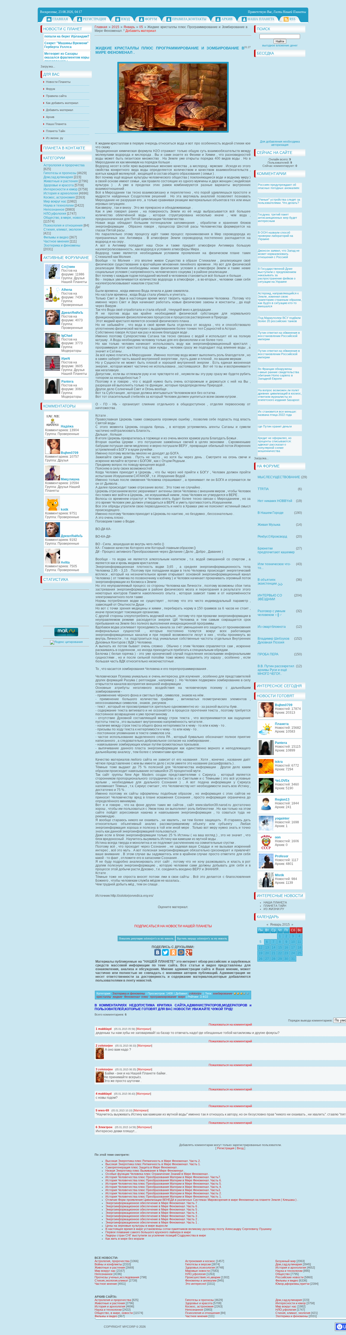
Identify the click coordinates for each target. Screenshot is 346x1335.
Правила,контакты (189, 19)
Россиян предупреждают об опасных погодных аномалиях (279, 186)
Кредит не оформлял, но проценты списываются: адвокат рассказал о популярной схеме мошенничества (274, 444)
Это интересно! (195, 1283)
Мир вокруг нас (55, 201)
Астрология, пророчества (112, 1261)
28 (273, 959)
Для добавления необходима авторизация (280, 143)
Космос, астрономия (59, 197)
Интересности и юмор (61, 189)
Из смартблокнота (272, 627)
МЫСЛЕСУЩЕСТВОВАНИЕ (279, 477)
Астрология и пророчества (64, 165)
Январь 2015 (280, 924)
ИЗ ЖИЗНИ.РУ (274, 909)
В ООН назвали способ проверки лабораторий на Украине (275, 236)
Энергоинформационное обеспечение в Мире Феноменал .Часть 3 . (152, 1216)
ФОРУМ (151, 19)
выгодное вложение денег (280, 45)
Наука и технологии (59, 205)
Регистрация (94, 19)
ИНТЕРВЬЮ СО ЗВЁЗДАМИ (270, 597)
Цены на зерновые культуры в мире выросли (136, 1225)
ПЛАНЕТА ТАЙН (275, 905)
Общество (282, 1274)
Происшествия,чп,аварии (202, 1277)
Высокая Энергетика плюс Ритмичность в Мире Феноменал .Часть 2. (153, 1160)
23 (286, 953)
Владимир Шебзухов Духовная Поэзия (273, 640)
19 (260, 953)
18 (299, 947)
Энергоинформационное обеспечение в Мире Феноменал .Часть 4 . (152, 1212)
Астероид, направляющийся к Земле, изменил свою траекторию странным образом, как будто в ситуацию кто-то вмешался (280, 300)
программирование (163, 996)
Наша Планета (261, 19)
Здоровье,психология (200, 1267)
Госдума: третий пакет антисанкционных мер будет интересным (277, 218)
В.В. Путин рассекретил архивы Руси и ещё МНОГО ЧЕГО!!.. (276, 670)
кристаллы (104, 996)
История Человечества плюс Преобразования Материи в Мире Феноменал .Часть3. (163, 1190)
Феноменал (132, 996)
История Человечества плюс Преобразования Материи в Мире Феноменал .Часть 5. (163, 1183)
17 (293, 947)
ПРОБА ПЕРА (268, 654)
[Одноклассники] (173, 952)
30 (286, 959)
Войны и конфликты (108, 1264)
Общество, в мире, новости (64, 218)
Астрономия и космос (200, 1261)
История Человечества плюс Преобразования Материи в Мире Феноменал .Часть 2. (163, 1193)
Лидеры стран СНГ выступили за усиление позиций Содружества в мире (155, 1235)
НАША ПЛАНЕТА (275, 902)
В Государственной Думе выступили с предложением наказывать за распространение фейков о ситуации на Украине (277, 275)
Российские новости (289, 1277)
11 (299, 942)
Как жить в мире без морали (124, 1238)
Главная (60, 19)
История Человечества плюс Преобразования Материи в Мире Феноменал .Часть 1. (163, 1196)
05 (141, 27)
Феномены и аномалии (201, 1280)
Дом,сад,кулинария (58, 177)
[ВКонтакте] (157, 952)
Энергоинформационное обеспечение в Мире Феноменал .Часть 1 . (152, 1222)
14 (273, 947)
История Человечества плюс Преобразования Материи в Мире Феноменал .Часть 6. (163, 1180)
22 (280, 953)
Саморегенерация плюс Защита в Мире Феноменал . (141, 1167)
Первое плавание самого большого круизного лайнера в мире (148, 1232)
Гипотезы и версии (198, 1264)
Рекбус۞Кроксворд (272, 536)
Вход (125, 19)
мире (181, 996)
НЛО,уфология (55, 213)
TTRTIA (263, 489)
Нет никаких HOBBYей (275, 501)
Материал (143, 1028)
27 (267, 959)
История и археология (61, 193)
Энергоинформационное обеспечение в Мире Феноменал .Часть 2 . (152, 1219)
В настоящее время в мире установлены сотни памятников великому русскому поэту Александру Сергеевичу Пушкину (188, 1229)
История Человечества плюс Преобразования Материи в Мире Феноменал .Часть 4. (163, 1186)
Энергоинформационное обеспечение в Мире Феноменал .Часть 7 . (152, 1203)
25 (299, 953)
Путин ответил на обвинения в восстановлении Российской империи (279, 336)
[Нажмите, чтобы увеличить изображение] (173, 97)
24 (293, 953)
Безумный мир (285, 1261)
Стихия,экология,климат (111, 1280)
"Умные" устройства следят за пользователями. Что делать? (279, 201)
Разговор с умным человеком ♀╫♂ (271, 613)
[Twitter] (165, 952)
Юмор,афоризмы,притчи (292, 1283)
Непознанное (54, 209)
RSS (292, 19)
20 (267, 953)
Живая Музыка (269, 525)
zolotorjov (195, 993)
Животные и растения (61, 181)
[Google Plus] (189, 952)
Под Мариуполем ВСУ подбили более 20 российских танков (279, 319)
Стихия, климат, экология (63, 229)
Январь (129, 27)
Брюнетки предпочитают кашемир (276, 550)
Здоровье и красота (59, 185)
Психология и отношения (63, 225)
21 (273, 953)
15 (280, 947)
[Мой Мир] (181, 952)
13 (267, 947)
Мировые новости (197, 1270)
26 (260, 959)
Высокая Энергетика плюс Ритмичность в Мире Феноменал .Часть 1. (153, 1164)
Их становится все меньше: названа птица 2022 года (277, 413)
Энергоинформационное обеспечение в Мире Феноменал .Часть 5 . (152, 1209)
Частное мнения (56, 241)
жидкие (117, 996)
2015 (115, 27)
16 (286, 947)
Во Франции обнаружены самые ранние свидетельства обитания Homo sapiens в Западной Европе (278, 373)
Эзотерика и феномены (62, 245)
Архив (226, 19)
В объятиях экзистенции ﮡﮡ (270, 581)
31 (293, 959)
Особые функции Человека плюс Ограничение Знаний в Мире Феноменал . (157, 1173)
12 (260, 947)
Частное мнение (106, 1283)
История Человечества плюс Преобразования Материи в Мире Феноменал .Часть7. (163, 1177)
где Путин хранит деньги (275, 426)
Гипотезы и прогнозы (60, 173)
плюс (144, 996)
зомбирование (222, 993)
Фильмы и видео (56, 237)
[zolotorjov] (104, 1049)
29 (280, 959)
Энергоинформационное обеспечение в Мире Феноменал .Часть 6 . (152, 1206)
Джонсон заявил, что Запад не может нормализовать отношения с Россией (279, 254)
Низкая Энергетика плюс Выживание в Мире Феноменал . (145, 1170)
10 (293, 942)
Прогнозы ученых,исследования (117, 1277)
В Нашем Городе (271, 513)
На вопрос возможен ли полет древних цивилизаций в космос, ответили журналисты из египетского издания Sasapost (280, 395)
